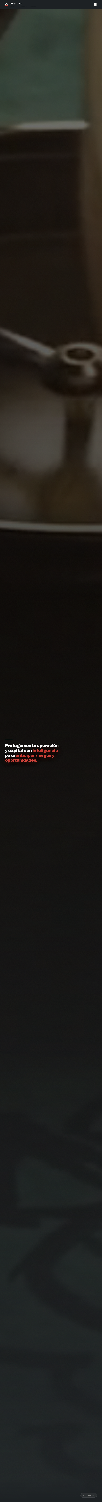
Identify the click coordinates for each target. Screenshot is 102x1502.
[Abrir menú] (95, 4)
